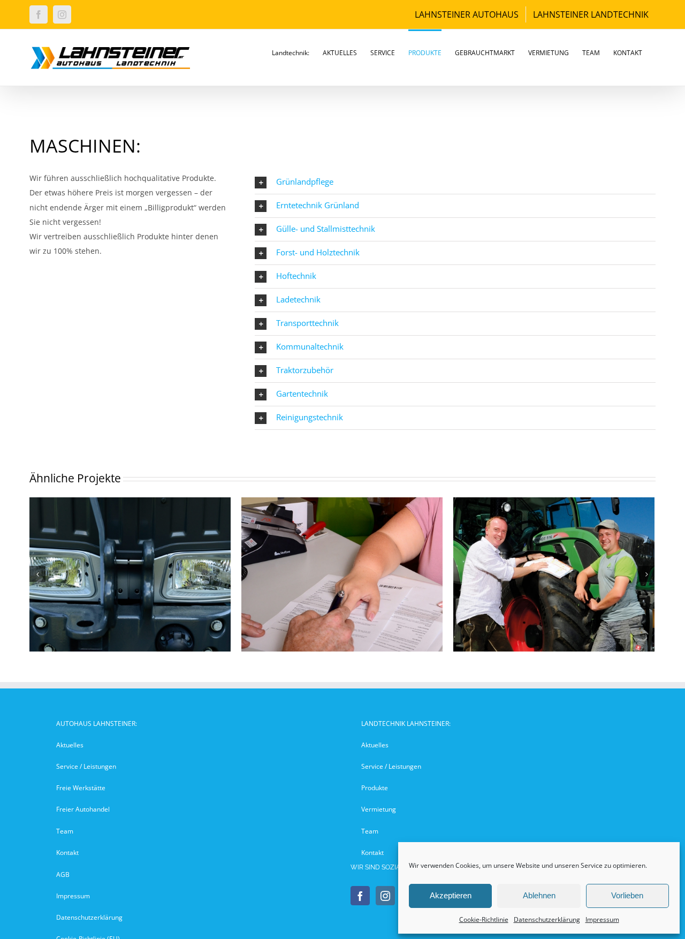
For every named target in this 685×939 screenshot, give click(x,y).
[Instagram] (385, 895)
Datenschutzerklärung (547, 919)
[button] (455, 182)
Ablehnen (539, 895)
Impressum (602, 919)
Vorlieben (627, 895)
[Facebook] (360, 895)
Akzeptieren (450, 895)
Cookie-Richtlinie (483, 919)
